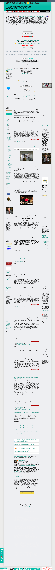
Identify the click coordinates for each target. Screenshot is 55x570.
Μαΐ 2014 (8, 179)
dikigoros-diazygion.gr (24, 465)
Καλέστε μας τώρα (21, 81)
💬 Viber (27, 65)
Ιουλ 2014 (8, 176)
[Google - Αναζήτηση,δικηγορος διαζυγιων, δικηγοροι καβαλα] (2, 550)
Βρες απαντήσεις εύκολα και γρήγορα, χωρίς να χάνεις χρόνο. (32, 16)
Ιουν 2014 (9, 178)
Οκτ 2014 (8, 172)
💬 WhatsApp (32, 65)
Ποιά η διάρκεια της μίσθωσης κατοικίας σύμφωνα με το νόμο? (24, 444)
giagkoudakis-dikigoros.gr (31, 465)
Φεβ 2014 (9, 184)
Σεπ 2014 (9, 173)
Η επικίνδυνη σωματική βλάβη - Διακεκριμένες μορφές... (9, 169)
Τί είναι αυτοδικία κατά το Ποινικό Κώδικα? (21, 441)
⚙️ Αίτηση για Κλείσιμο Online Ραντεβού (8, 324)
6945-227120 (4, 568)
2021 (7, 125)
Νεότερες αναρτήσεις (17, 412)
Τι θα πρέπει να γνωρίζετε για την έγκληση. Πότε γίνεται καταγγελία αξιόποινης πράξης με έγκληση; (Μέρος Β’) (25, 451)
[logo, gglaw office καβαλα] (45, 183)
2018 (7, 129)
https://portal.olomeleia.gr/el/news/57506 (21, 252)
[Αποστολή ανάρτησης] (24, 141)
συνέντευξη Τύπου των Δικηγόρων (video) (29, 208)
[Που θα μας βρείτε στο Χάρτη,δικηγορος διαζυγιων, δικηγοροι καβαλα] (2, 557)
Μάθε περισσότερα (24, 62)
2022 (7, 124)
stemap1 (25, 506)
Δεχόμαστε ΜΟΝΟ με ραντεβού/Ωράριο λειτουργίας (45, 206)
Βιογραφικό (17, 471)
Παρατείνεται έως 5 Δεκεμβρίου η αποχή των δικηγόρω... (9, 146)
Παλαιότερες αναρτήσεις (35, 412)
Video (43, 151)
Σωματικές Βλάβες (18, 408)
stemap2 (28, 506)
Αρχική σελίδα (26, 412)
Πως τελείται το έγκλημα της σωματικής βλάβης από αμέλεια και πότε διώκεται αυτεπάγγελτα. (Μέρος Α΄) (26, 265)
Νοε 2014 (8, 137)
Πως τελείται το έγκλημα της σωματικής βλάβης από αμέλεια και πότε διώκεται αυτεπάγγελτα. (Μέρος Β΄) (26, 96)
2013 (7, 187)
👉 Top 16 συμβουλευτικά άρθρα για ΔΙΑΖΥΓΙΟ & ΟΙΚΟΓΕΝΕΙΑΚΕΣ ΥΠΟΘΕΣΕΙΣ (27, 43)
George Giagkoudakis (21, 460)
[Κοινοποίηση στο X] (27, 141)
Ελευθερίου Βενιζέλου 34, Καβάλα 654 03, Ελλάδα (23, 308)
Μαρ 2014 (9, 183)
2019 (7, 128)
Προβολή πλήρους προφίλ (18, 476)
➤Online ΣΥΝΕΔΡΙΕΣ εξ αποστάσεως (21, 64)
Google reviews (8, 204)
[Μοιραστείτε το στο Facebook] (28, 141)
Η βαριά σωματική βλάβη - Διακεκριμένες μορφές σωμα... (9, 164)
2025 (7, 120)
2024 (7, 121)
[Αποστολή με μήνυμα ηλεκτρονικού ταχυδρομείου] (25, 141)
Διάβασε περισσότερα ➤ (35, 139)
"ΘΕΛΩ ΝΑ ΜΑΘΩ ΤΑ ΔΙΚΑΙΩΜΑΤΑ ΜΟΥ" (27, 40)
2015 (7, 133)
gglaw (20, 471)
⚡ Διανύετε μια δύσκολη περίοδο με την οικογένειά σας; (45, 338)
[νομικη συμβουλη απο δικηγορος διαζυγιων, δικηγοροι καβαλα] (9, 265)
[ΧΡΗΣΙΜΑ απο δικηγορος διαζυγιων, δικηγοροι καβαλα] (2, 553)
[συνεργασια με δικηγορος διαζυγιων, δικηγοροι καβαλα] (9, 110)
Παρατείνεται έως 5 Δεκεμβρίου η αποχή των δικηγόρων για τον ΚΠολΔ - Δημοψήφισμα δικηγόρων (25, 146)
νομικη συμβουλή (8, 246)
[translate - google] (48, 16)
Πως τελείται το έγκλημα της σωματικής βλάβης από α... (9, 140)
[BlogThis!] (26, 141)
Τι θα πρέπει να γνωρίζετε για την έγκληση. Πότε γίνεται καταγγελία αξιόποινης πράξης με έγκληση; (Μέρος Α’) (25, 439)
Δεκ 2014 (8, 136)
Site (14, 471)
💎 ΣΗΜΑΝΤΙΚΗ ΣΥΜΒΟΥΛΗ (27, 36)
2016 (7, 132)
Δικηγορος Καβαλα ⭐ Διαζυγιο (22, 2)
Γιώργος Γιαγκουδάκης (45, 310)
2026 (7, 119)
